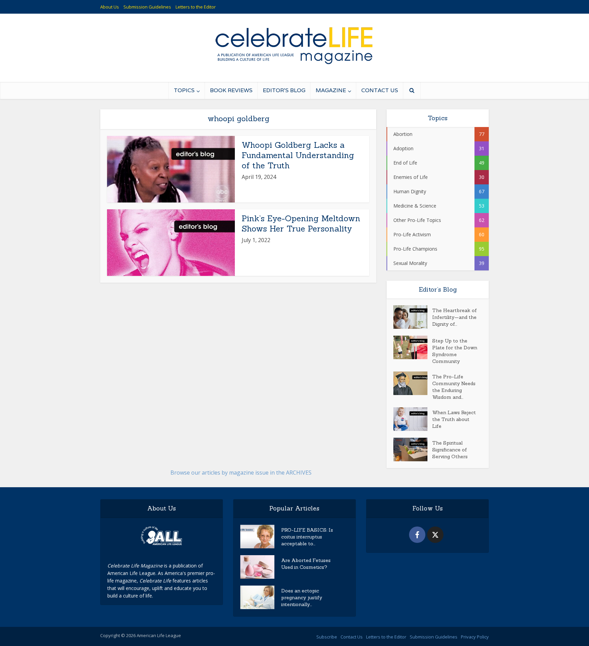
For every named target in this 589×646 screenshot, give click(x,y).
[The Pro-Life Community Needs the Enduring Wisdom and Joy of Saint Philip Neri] (412, 383)
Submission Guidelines (147, 7)
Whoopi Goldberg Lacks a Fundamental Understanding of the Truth (298, 155)
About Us (109, 7)
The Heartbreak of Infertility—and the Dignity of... (454, 317)
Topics (184, 90)
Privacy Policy (475, 637)
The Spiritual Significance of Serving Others (450, 450)
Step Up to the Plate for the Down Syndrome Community (454, 351)
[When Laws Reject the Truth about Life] (412, 419)
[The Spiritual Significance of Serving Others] (412, 449)
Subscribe (326, 637)
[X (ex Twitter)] (435, 534)
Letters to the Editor (196, 7)
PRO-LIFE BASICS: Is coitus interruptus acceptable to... (307, 537)
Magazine (331, 90)
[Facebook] (417, 534)
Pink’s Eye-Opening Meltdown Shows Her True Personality (301, 223)
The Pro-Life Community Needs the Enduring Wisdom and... (453, 387)
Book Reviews (231, 90)
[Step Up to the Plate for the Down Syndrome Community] (412, 347)
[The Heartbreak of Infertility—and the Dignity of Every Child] (412, 317)
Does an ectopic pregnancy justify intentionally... (301, 597)
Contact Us (379, 90)
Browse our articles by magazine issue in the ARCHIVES (241, 472)
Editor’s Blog (284, 90)
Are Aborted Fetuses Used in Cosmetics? (306, 563)
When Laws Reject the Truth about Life (454, 419)
